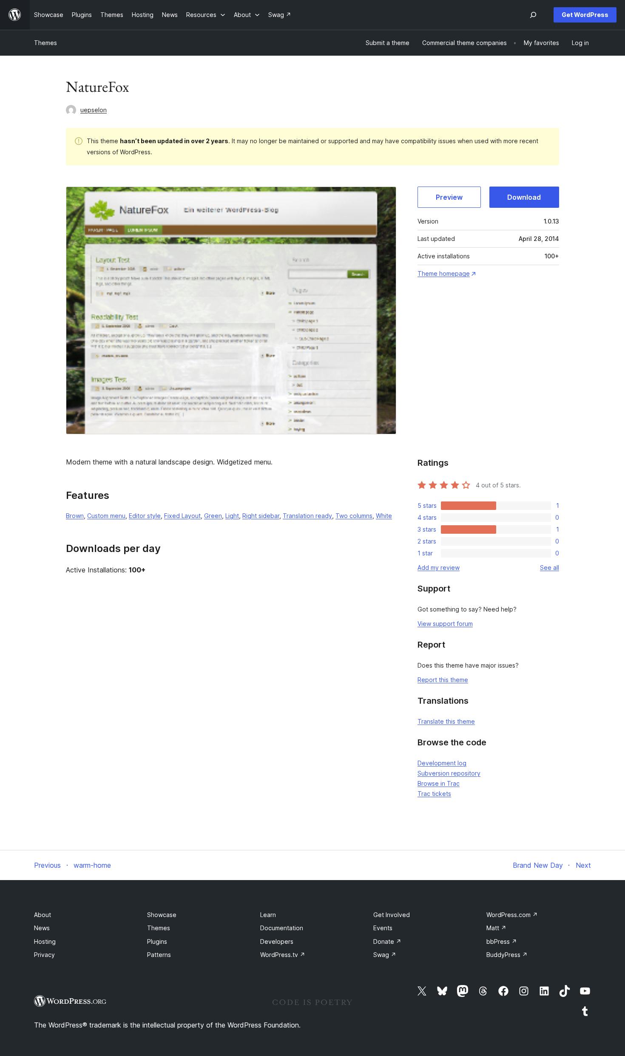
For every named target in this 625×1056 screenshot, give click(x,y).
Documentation (281, 927)
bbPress (501, 941)
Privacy (44, 954)
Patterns (159, 954)
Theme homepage (444, 273)
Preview (449, 197)
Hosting (45, 941)
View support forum (445, 623)
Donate (387, 941)
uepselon (93, 109)
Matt (496, 927)
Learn (268, 914)
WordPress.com (512, 914)
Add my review (439, 567)
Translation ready (307, 515)
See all (549, 567)
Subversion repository (449, 773)
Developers (276, 941)
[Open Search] (533, 15)
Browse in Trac (439, 783)
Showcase (161, 914)
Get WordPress (585, 14)
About (42, 914)
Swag (384, 954)
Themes (45, 42)
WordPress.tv (282, 954)
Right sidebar (260, 515)
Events (382, 927)
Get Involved (391, 914)
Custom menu (106, 515)
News (42, 927)
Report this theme (443, 679)
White (384, 515)
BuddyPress (507, 954)
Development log (442, 763)
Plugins (157, 941)
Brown (75, 515)
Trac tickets (434, 793)
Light (232, 515)
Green (213, 515)
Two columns (353, 515)
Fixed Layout (182, 515)
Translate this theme (446, 721)
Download (524, 197)
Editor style (145, 515)
